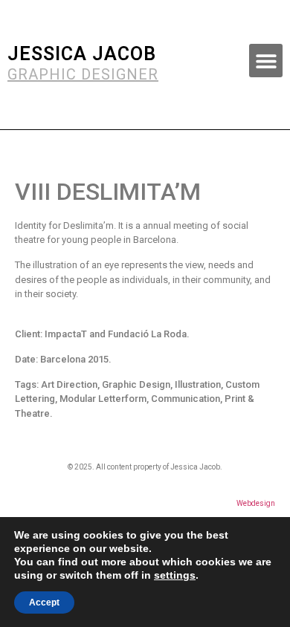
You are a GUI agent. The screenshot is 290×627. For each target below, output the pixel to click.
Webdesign (255, 503)
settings (175, 575)
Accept (44, 602)
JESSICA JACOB (81, 54)
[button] (266, 60)
